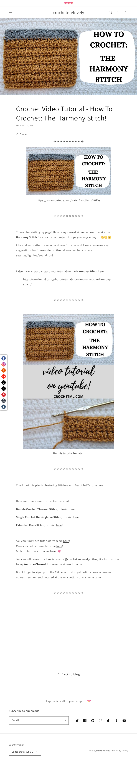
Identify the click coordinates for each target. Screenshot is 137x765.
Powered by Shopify (119, 751)
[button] (11, 12)
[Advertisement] (68, 634)
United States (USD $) (23, 751)
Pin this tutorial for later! (69, 453)
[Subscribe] (64, 720)
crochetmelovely (103, 751)
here (100, 485)
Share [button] (23, 134)
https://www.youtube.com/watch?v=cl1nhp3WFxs (68, 200)
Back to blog (71, 674)
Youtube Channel (35, 564)
